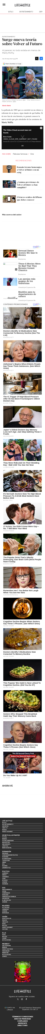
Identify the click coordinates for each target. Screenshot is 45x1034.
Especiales (5, 912)
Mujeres (4, 865)
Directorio (22, 1025)
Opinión (4, 882)
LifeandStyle (6, 867)
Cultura (5, 929)
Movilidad (5, 894)
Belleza (4, 925)
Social (4, 891)
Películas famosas (20, 154)
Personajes (6, 951)
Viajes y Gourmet (7, 831)
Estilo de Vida (6, 954)
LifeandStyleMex (18, 999)
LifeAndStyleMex (28, 999)
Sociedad (5, 883)
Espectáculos (6, 918)
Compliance (22, 1021)
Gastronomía (6, 945)
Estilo (10, 12)
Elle (4, 933)
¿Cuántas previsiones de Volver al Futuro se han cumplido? (28, 185)
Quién (4, 917)
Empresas (5, 853)
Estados (5, 880)
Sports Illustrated (11, 835)
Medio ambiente (7, 889)
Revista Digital (6, 847)
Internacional (6, 858)
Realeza (4, 920)
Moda (4, 923)
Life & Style (7, 821)
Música (4, 829)
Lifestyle (5, 846)
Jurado (4, 956)
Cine (32, 154)
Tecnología (6, 860)
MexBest (6, 944)
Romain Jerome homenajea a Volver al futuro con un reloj (29, 170)
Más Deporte (6, 844)
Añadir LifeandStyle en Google (13, 63)
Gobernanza (6, 893)
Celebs (4, 938)
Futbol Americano (8, 840)
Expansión (6, 851)
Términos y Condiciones (22, 1017)
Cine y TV (4, 827)
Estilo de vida (6, 940)
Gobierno (5, 873)
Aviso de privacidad (22, 1019)
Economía (5, 856)
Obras (4, 862)
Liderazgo (5, 909)
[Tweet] (36, 58)
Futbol (4, 837)
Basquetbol (6, 842)
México (4, 874)
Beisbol (4, 838)
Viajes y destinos (7, 949)
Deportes (5, 826)
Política (5, 871)
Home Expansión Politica (10, 855)
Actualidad (5, 907)
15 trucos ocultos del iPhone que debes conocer (29, 198)
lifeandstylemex (23, 999)
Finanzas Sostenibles (9, 896)
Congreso (5, 876)
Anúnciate (22, 1023)
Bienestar (5, 952)
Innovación (5, 898)
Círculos (5, 922)
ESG (3, 864)
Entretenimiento (26, 12)
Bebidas (4, 947)
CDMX (3, 878)
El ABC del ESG (6, 900)
